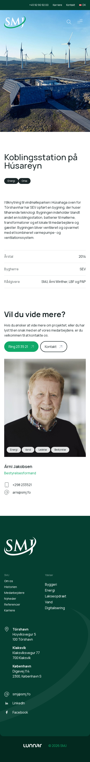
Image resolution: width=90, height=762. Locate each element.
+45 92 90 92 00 (39, 5)
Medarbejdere (14, 593)
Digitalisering (55, 608)
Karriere (57, 5)
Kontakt (70, 5)
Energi (50, 590)
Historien (10, 587)
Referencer (12, 604)
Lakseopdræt (55, 596)
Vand (49, 602)
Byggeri (51, 584)
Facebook (20, 712)
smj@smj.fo (22, 694)
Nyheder (10, 599)
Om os (8, 581)
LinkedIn (19, 703)
